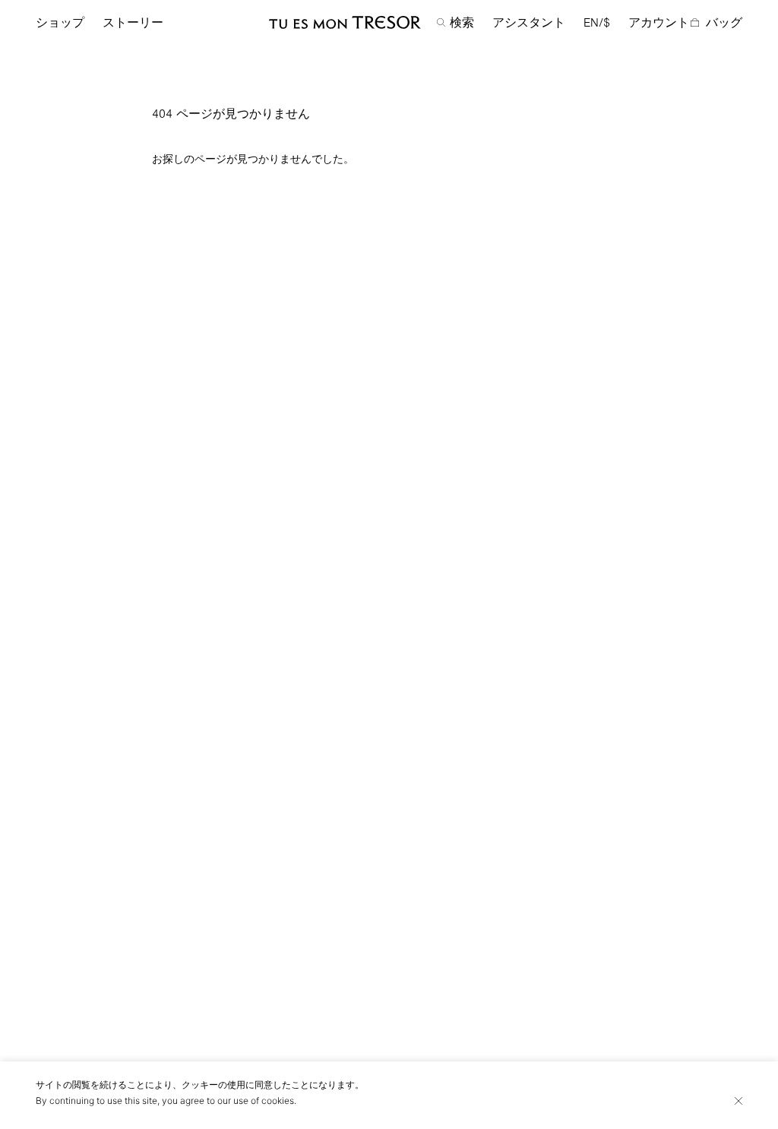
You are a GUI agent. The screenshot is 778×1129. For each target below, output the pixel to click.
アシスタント (528, 22)
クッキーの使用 (213, 1084)
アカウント (658, 22)
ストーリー (133, 22)
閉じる (738, 1100)
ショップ (60, 22)
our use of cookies (255, 1100)
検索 (462, 22)
